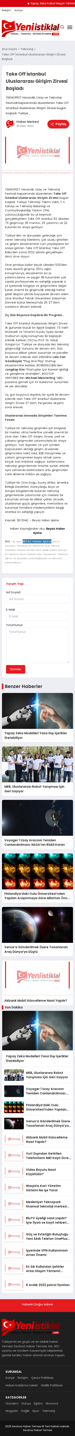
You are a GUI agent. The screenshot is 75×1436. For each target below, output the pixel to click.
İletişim (6, 10)
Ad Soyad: (13, 592)
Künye (19, 10)
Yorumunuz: (14, 625)
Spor (35, 1411)
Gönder (15, 669)
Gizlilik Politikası (52, 1385)
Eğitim (38, 1403)
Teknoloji (48, 1411)
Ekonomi (52, 1403)
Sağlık (25, 1411)
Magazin (12, 1411)
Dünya (26, 1403)
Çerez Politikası (42, 1378)
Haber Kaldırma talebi (22, 1385)
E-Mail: (10, 609)
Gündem (12, 1403)
